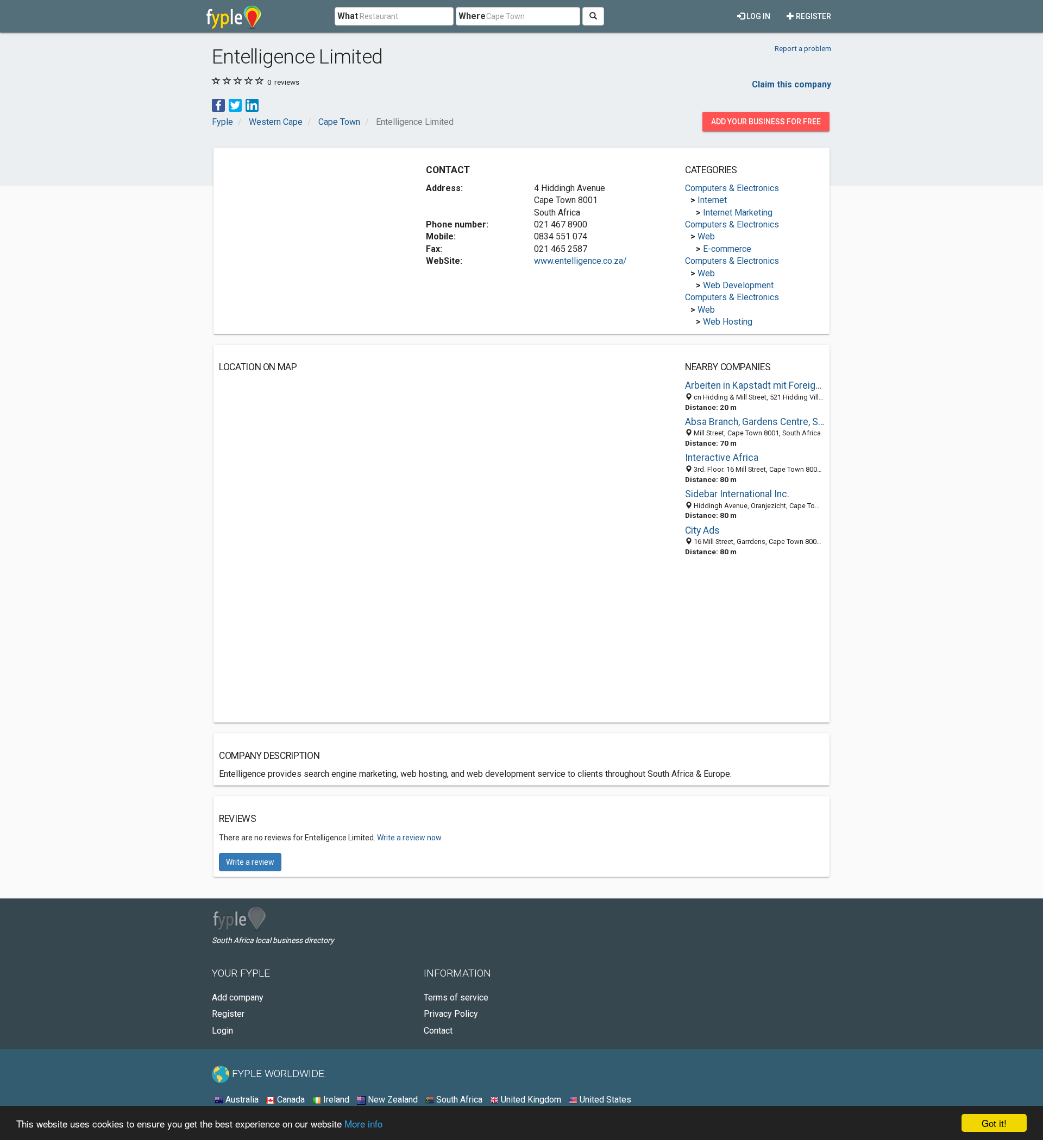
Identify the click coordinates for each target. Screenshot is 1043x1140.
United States (604, 1099)
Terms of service (456, 997)
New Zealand (392, 1099)
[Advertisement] (310, 229)
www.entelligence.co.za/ (580, 261)
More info (363, 1123)
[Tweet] (235, 104)
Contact (438, 1030)
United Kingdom (530, 1099)
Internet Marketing (737, 212)
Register (812, 16)
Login (222, 1030)
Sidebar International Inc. (737, 494)
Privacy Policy (451, 1014)
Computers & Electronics (732, 188)
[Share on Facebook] (218, 104)
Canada (290, 1099)
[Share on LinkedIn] (252, 104)
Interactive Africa (721, 457)
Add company (237, 997)
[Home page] (234, 16)
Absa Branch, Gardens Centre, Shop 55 (754, 421)
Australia (241, 1099)
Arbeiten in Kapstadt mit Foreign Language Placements (754, 385)
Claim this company (791, 84)
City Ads (702, 530)
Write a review (250, 862)
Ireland (335, 1099)
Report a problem (803, 48)
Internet (712, 200)
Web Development (738, 285)
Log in (757, 16)
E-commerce (727, 249)
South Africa (458, 1099)
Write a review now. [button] (410, 837)
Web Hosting (727, 321)
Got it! (994, 1123)
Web (706, 236)
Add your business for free (766, 121)
